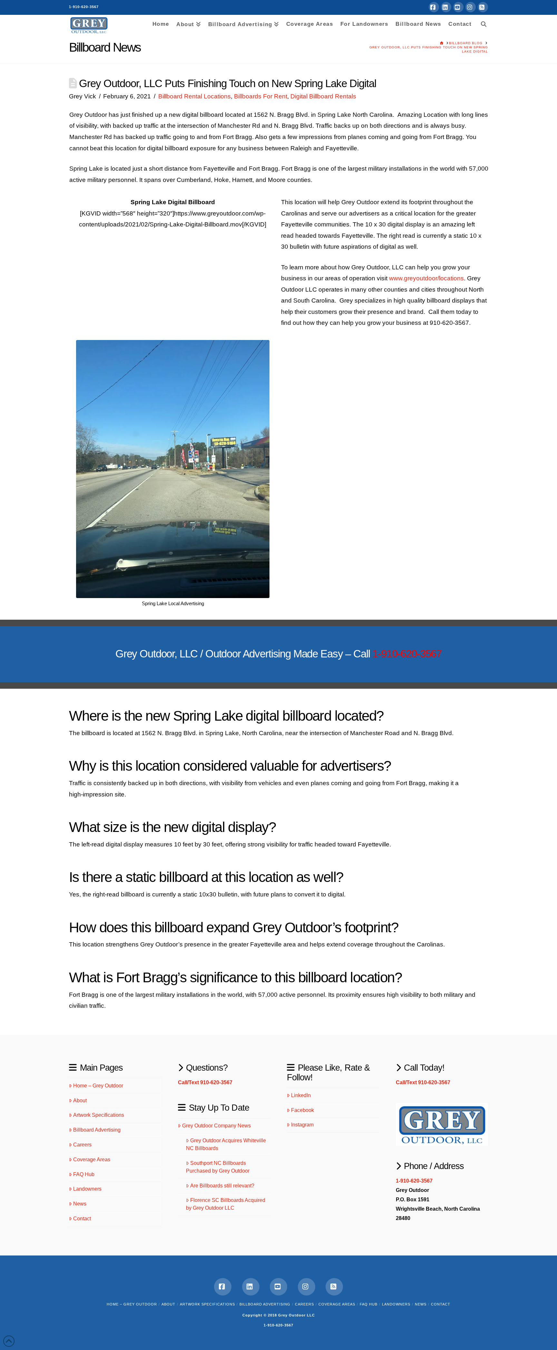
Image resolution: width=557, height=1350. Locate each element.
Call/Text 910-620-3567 (205, 1082)
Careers (82, 1144)
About (80, 1100)
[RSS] (483, 7)
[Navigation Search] (481, 23)
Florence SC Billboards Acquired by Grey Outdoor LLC (225, 1204)
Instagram (302, 1124)
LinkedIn (301, 1095)
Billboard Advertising (97, 1130)
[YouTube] (458, 7)
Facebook (302, 1110)
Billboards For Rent (260, 96)
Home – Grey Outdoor (98, 1085)
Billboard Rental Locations (194, 96)
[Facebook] (434, 7)
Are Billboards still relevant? (222, 1185)
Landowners (87, 1189)
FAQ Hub (83, 1174)
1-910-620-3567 (84, 7)
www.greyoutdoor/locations (426, 278)
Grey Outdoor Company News (216, 1125)
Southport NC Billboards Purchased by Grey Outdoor (217, 1167)
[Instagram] (470, 7)
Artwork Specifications (98, 1115)
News (79, 1203)
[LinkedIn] (446, 7)
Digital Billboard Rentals (323, 96)
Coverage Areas (91, 1159)
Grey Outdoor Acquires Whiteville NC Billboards (226, 1144)
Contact (82, 1218)
